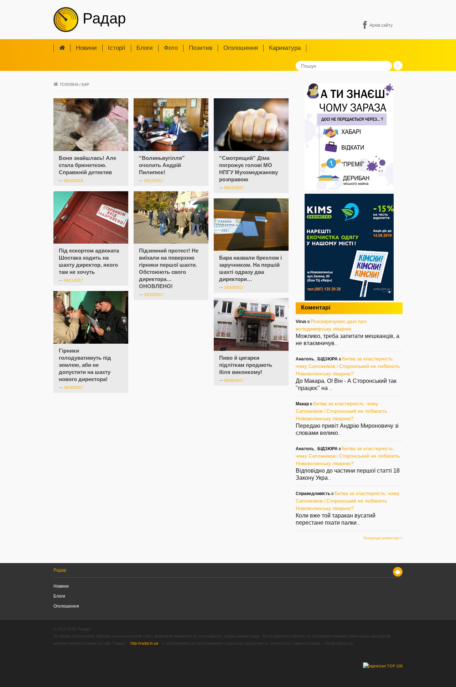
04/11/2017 (73, 280)
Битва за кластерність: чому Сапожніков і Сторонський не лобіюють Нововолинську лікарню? (348, 366)
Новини (86, 48)
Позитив (200, 48)
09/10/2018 (73, 180)
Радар (102, 18)
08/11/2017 (233, 188)
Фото (171, 48)
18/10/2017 (233, 287)
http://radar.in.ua (144, 643)
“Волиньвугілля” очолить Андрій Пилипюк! (162, 165)
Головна (69, 84)
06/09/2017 (233, 380)
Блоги (144, 48)
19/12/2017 (153, 180)
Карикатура (285, 48)
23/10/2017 (153, 294)
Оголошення (240, 48)
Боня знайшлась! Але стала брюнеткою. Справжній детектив (87, 165)
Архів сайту (381, 25)
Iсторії (116, 48)
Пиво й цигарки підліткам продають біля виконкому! (245, 365)
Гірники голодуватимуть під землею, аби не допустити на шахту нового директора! (85, 365)
